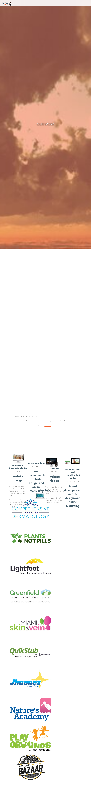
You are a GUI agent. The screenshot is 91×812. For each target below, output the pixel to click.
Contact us (48, 426)
